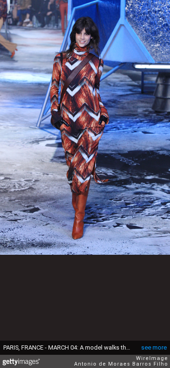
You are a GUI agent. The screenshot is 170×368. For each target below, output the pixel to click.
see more (154, 347)
